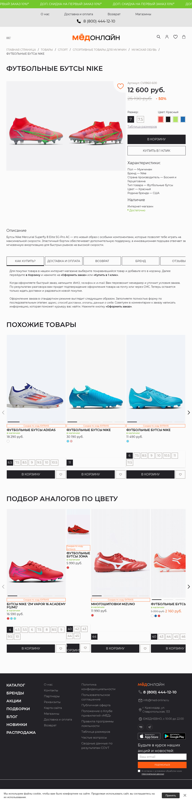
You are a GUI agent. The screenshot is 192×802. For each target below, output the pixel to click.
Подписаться (162, 765)
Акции (13, 701)
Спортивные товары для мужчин (100, 49)
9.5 (39, 462)
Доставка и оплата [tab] (63, 261)
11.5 (130, 462)
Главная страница (21, 49)
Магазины (143, 14)
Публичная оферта (95, 705)
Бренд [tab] (140, 261)
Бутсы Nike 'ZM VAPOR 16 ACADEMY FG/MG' (36, 605)
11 (70, 462)
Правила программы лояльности (97, 724)
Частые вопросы (94, 737)
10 (46, 462)
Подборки (18, 709)
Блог (12, 716)
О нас (45, 14)
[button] (188, 413)
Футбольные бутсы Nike (89, 430)
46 (183, 636)
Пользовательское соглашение (95, 697)
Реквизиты (52, 702)
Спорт (63, 49)
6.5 (10, 462)
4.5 (17, 629)
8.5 (24, 462)
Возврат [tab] (102, 261)
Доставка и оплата (78, 14)
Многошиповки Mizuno (113, 604)
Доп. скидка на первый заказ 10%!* (61, 4)
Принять (171, 795)
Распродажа (21, 732)
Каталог (15, 685)
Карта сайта (53, 708)
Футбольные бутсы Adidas (31, 430)
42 (77, 629)
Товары (47, 49)
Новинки (16, 724)
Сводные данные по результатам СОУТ (96, 746)
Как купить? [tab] (25, 261)
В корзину (156, 139)
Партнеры (52, 696)
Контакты (51, 690)
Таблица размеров (142, 126)
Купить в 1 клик (156, 151)
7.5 (17, 462)
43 (84, 629)
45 (77, 636)
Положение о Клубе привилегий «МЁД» (96, 713)
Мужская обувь (144, 49)
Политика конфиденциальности (98, 687)
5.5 (25, 629)
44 (70, 636)
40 (70, 629)
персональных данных (153, 774)
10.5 (54, 462)
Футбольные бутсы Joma (78, 554)
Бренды (15, 693)
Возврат (114, 14)
